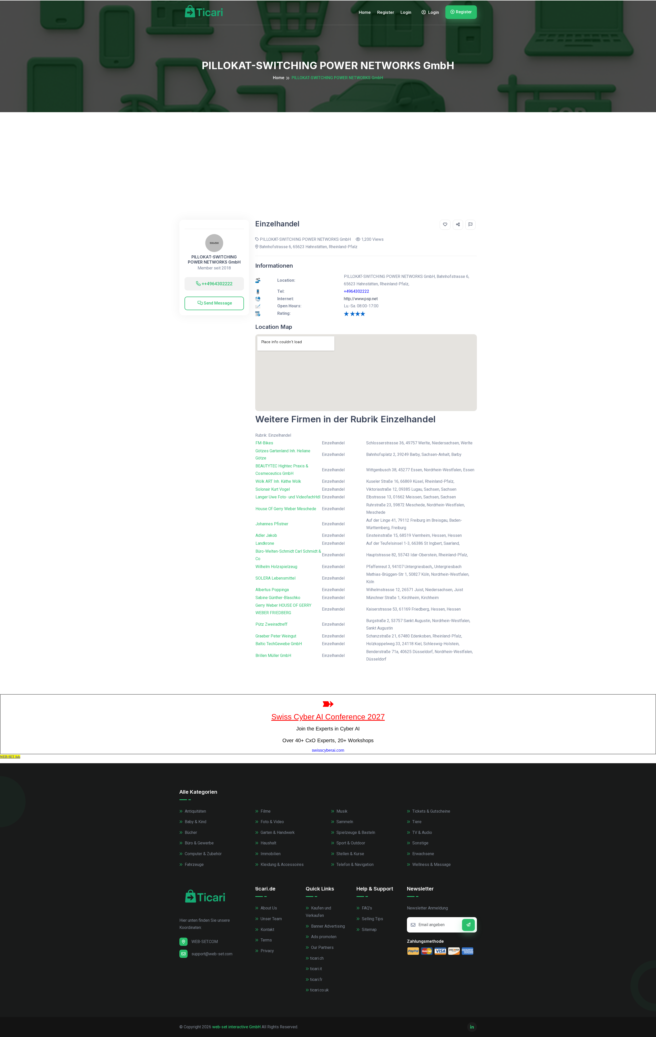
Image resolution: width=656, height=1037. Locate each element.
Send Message (217, 303)
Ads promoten (323, 936)
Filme (265, 811)
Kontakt (267, 929)
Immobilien (270, 853)
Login (406, 12)
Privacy (267, 950)
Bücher (190, 832)
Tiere (416, 821)
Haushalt (268, 843)
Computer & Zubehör (203, 853)
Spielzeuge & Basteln (355, 832)
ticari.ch (317, 958)
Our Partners (322, 947)
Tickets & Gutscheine (430, 811)
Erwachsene (422, 853)
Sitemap (369, 929)
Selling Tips (372, 918)
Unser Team (271, 918)
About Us (268, 908)
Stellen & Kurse (349, 853)
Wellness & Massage (431, 864)
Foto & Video (272, 821)
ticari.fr (316, 979)
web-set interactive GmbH (236, 1026)
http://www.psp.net (361, 298)
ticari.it (316, 968)
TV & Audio (421, 832)
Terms (266, 940)
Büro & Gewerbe (199, 843)
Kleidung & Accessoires (282, 864)
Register (385, 12)
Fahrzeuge (194, 864)
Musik (341, 811)
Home (365, 12)
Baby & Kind (195, 821)
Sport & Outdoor (350, 843)
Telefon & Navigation (354, 864)
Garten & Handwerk (277, 832)
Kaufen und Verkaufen (318, 912)
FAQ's (366, 908)
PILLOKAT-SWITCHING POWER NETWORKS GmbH (214, 259)
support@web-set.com (211, 953)
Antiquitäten (195, 811)
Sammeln (344, 821)
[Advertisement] (328, 150)
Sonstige (419, 843)
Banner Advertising (327, 926)
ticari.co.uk (319, 990)
